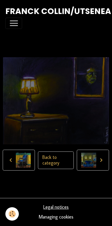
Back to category (50, 160)
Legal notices (56, 207)
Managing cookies (56, 217)
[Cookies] (12, 214)
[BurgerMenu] (13, 23)
